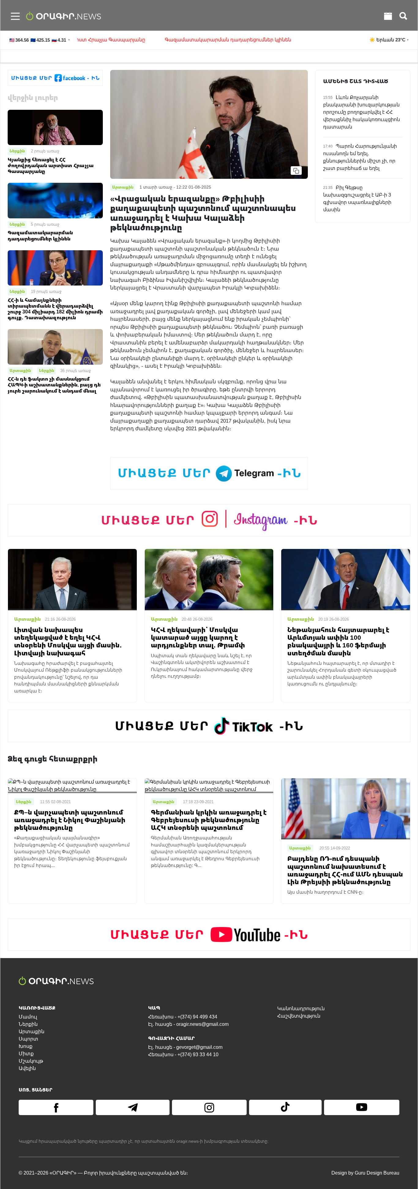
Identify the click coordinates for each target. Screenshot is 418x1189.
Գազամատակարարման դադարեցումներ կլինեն (201, 39)
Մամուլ (28, 1016)
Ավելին (27, 1068)
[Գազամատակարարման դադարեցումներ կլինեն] (55, 200)
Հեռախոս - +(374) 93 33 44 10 (183, 1054)
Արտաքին (20, 370)
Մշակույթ (31, 1061)
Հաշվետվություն (298, 1015)
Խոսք (25, 1046)
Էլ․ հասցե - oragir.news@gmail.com (188, 1024)
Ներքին (17, 151)
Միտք (26, 1053)
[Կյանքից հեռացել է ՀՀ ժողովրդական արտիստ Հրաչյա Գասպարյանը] (55, 127)
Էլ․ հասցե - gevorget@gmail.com (185, 1047)
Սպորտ (28, 1038)
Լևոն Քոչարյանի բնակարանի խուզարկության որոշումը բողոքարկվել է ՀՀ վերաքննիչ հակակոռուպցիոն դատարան (361, 112)
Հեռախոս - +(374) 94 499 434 (182, 1016)
